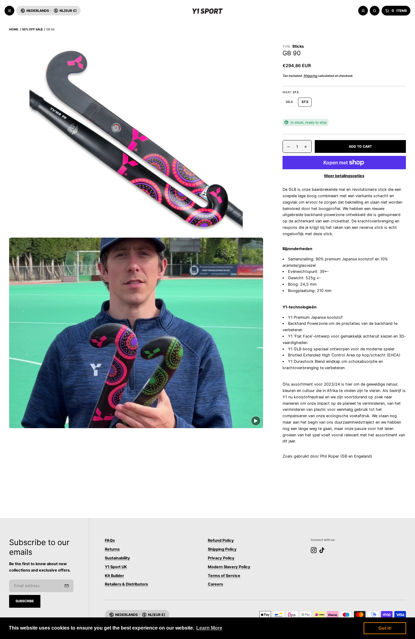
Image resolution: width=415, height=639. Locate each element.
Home (13, 29)
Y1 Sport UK (116, 567)
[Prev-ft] (67, 585)
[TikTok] (322, 550)
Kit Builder (114, 575)
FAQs (110, 540)
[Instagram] (314, 550)
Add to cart (360, 146)
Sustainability (117, 558)
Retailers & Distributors (126, 584)
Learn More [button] (209, 627)
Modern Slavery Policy (229, 567)
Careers (215, 584)
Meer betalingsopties (344, 175)
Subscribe (24, 601)
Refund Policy (221, 540)
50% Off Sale (32, 29)
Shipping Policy (222, 549)
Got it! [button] (385, 628)
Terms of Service (224, 575)
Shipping (310, 76)
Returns (112, 549)
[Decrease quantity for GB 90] (286, 146)
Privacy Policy (221, 558)
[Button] (136, 140)
